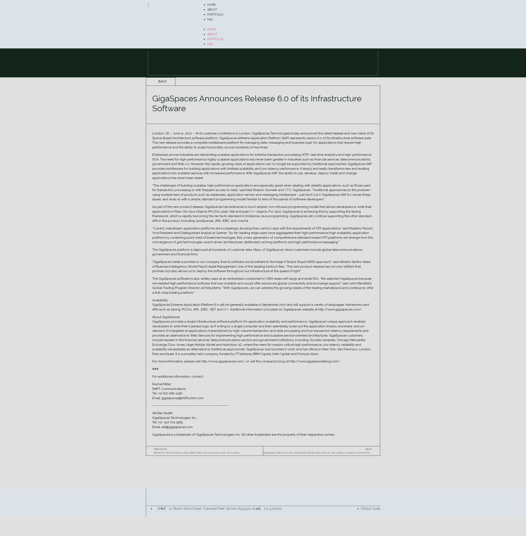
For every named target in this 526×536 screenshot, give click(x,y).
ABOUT (212, 9)
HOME (211, 4)
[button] (288, 24)
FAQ (210, 19)
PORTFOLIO (215, 14)
